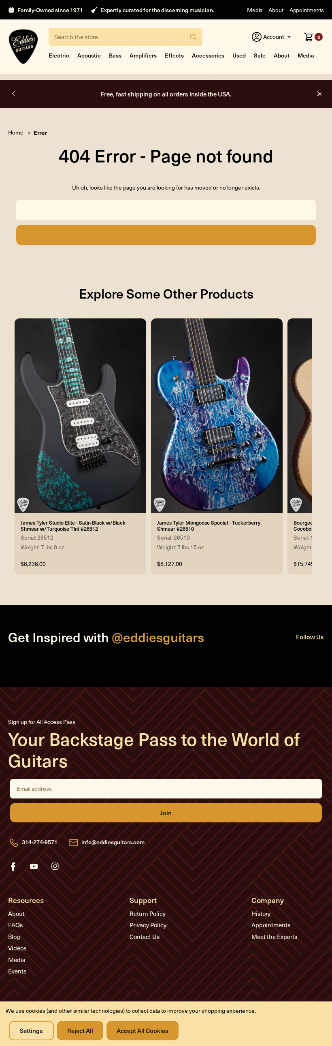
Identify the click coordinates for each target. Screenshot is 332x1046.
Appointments (306, 10)
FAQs (15, 925)
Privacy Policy (148, 925)
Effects (174, 55)
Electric (59, 55)
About (275, 10)
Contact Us (145, 937)
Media (254, 10)
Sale (260, 55)
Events (17, 971)
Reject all (80, 1030)
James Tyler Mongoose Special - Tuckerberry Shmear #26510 (208, 525)
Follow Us (310, 636)
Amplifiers (143, 55)
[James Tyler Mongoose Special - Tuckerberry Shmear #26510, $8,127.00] (217, 415)
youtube (34, 866)
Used (239, 55)
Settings (31, 1030)
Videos (17, 948)
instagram (55, 866)
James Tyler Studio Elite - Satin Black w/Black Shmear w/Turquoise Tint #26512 (73, 525)
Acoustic (89, 55)
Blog (14, 937)
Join (166, 812)
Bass (115, 55)
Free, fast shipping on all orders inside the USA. (166, 94)
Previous (14, 93)
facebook (13, 866)
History (260, 913)
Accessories (208, 55)
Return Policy (148, 913)
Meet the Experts (274, 937)
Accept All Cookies (142, 1030)
